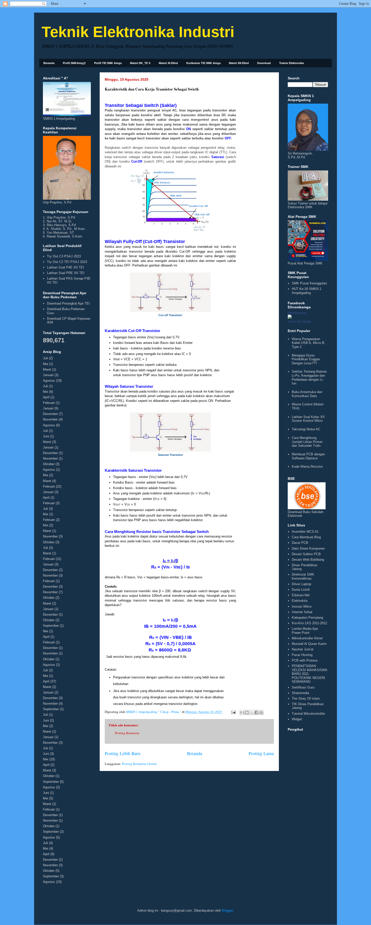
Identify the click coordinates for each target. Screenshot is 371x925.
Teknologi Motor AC (306, 429)
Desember (50, 414)
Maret (47, 369)
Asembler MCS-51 (305, 531)
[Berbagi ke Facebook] (256, 712)
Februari (49, 403)
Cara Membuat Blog (306, 537)
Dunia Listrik (301, 589)
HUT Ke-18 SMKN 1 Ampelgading (306, 291)
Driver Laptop (301, 584)
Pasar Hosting (302, 655)
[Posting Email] (232, 711)
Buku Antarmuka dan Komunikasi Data (307, 394)
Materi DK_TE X (140, 63)
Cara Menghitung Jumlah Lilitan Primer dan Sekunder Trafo (307, 441)
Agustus (49, 380)
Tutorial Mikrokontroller (308, 713)
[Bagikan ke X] (251, 712)
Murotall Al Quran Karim (309, 644)
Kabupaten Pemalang (307, 617)
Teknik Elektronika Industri (138, 31)
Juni (46, 436)
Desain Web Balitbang (308, 559)
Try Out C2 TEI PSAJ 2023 (67, 262)
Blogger (227, 910)
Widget (297, 719)
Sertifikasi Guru (303, 687)
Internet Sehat (302, 612)
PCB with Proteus (305, 660)
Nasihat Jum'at (302, 649)
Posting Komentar (127, 733)
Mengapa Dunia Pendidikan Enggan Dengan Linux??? (306, 359)
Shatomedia (300, 693)
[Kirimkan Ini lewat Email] (242, 712)
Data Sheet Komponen (308, 548)
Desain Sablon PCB (306, 554)
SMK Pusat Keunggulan (309, 283)
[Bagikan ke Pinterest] (261, 712)
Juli (45, 358)
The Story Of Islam (306, 698)
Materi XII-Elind (239, 63)
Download (264, 63)
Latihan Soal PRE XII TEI (66, 273)
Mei (45, 364)
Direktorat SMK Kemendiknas (303, 576)
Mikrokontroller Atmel (307, 638)
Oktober (49, 464)
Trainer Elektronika (291, 63)
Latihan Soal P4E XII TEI (65, 267)
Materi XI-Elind (168, 63)
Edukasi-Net (301, 595)
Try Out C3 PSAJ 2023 (64, 256)
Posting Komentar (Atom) (139, 763)
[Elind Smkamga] (290, 317)
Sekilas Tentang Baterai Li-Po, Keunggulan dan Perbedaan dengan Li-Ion (309, 377)
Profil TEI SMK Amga (108, 63)
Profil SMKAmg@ (74, 63)
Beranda (49, 63)
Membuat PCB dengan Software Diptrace (308, 456)
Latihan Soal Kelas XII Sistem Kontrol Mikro (308, 419)
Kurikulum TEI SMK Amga (203, 63)
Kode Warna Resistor (307, 466)
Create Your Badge (299, 321)
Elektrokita (299, 601)
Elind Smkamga (297, 312)
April (46, 397)
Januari (48, 375)
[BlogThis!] (246, 712)
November (50, 419)
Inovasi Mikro (301, 606)
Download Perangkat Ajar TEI (68, 303)
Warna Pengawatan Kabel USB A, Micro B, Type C (308, 343)
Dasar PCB (300, 543)
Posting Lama (261, 753)
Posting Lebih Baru (122, 753)
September (51, 626)
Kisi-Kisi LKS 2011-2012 (309, 623)
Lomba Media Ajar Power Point (305, 631)
